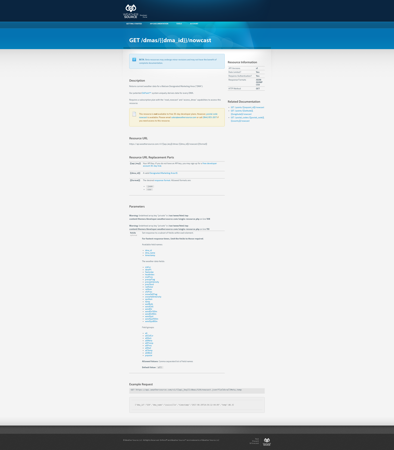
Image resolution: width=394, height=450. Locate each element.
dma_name (150, 253)
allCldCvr (149, 335)
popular (148, 355)
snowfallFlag (151, 294)
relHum (148, 289)
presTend (149, 284)
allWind (148, 353)
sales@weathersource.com (183, 117)
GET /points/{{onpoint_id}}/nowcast (247, 107)
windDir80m (150, 314)
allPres (148, 345)
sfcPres (148, 292)
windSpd (149, 316)
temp (147, 301)
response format (162, 180)
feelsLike (149, 272)
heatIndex (149, 274)
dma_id (148, 250)
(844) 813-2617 (210, 117)
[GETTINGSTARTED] (135, 24)
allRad (148, 348)
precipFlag (150, 279)
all (146, 333)
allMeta (148, 340)
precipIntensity (152, 282)
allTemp (149, 350)
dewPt (148, 269)
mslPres (149, 277)
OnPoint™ (146, 93)
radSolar (149, 287)
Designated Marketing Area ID (163, 173)
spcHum (148, 299)
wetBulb (149, 304)
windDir (148, 309)
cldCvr (148, 267)
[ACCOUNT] (195, 24)
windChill (149, 306)
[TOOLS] (180, 24)
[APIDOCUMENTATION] (160, 24)
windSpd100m (151, 319)
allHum (148, 338)
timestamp (150, 255)
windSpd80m (151, 321)
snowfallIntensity (153, 296)
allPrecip (149, 343)
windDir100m (151, 311)
